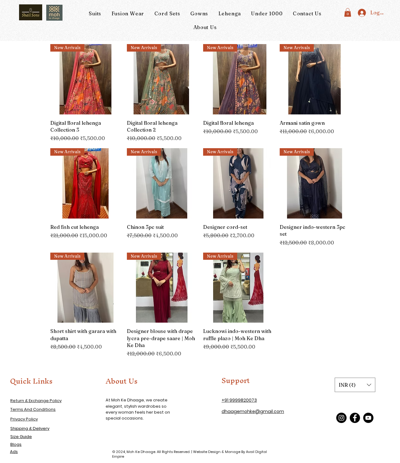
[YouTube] (368, 418)
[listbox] (355, 385)
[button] (347, 12)
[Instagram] (341, 418)
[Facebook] (355, 418)
